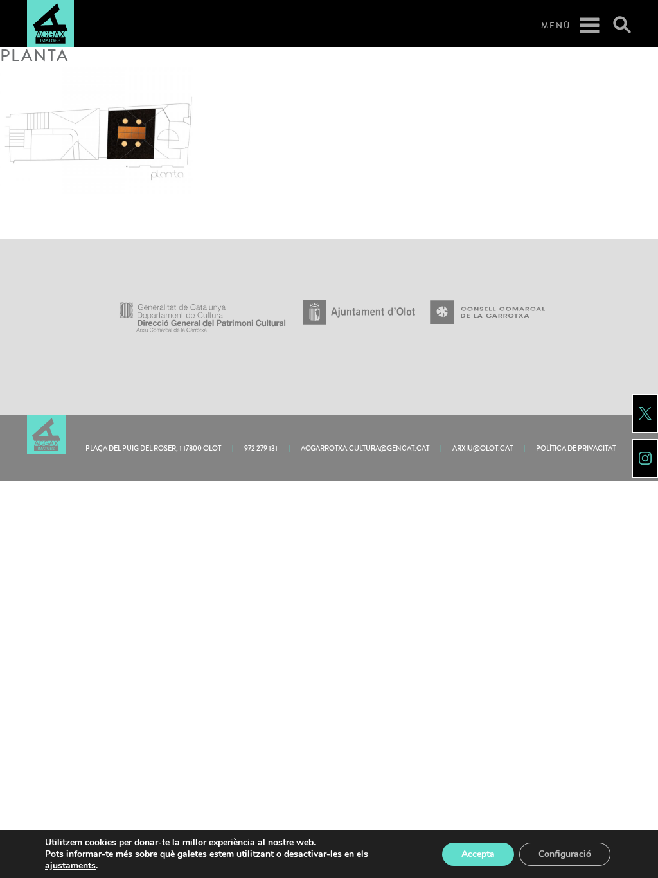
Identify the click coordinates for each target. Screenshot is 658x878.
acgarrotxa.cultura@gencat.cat (365, 448)
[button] (616, 25)
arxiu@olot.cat (482, 448)
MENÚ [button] (556, 25)
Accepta (478, 854)
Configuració (564, 854)
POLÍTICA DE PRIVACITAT (576, 448)
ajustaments (70, 866)
